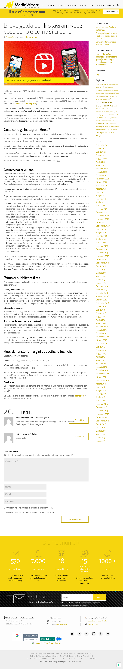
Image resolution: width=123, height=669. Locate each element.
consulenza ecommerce (103, 90)
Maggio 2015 (101, 434)
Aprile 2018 (100, 320)
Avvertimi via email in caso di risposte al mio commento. (29, 507)
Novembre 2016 (102, 373)
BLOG (91, 6)
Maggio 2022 (101, 158)
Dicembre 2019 (102, 252)
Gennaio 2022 (101, 172)
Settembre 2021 (102, 185)
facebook (98, 112)
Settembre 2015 (102, 420)
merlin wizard (107, 121)
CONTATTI (111, 6)
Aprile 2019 (100, 279)
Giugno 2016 (101, 390)
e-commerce (104, 100)
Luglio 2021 (100, 192)
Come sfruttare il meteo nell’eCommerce (106, 43)
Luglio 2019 (100, 269)
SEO (110, 126)
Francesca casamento (24, 417)
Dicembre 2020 (102, 215)
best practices (101, 87)
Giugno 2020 (101, 232)
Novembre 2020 (102, 219)
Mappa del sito (93, 624)
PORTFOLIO (72, 6)
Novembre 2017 (102, 336)
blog (26, 37)
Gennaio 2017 (101, 367)
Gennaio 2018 (101, 330)
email (115, 106)
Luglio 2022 (100, 152)
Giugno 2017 (101, 350)
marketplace (99, 121)
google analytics (104, 115)
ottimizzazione (102, 123)
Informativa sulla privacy (48, 661)
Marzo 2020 (101, 242)
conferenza (110, 87)
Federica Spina (11, 37)
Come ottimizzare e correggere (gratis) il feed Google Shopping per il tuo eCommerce (106, 59)
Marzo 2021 (100, 205)
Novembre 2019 (102, 256)
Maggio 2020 (101, 236)
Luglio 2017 (100, 346)
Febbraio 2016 (102, 404)
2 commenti (33, 37)
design (101, 96)
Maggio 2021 (101, 199)
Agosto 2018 (101, 306)
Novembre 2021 (102, 178)
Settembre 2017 (102, 343)
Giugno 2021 (101, 195)
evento (112, 109)
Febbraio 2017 (101, 363)
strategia (99, 132)
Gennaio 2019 (101, 289)
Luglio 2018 (100, 310)
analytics (115, 84)
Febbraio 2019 (102, 286)
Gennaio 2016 (101, 407)
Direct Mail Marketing (102, 99)
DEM (97, 96)
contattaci (79, 395)
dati (118, 93)
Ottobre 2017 (101, 340)
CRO (115, 93)
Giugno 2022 (101, 155)
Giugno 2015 (101, 431)
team (104, 132)
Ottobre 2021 (101, 182)
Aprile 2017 (100, 357)
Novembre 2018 (102, 296)
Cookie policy (62, 661)
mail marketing (107, 118)
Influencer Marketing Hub (25, 103)
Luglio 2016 (100, 387)
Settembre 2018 (102, 303)
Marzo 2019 (101, 283)
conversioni (105, 93)
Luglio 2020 (101, 229)
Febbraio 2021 (102, 209)
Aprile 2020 (101, 239)
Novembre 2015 (102, 414)
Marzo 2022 (101, 165)
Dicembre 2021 (102, 175)
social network (100, 129)
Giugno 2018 (101, 313)
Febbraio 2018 (102, 326)
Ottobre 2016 (101, 377)
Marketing (114, 118)
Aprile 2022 (100, 162)
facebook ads (105, 112)
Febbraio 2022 (102, 168)
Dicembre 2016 (102, 370)
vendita (110, 132)
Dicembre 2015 (102, 410)
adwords (106, 84)
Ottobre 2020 (101, 222)
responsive (105, 126)
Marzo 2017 (100, 360)
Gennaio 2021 (101, 212)
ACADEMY (100, 6)
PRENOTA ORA (110, 11)
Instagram (111, 115)
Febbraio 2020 (102, 246)
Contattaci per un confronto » (98, 621)
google (112, 112)
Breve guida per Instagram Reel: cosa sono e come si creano (107, 36)
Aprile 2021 (100, 202)
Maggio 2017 (101, 353)
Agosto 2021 (101, 189)
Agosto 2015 (101, 424)
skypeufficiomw (61, 625)
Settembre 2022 (102, 145)
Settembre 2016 (102, 380)
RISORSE (83, 6)
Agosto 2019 (101, 266)
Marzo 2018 (101, 323)
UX (107, 133)
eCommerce (105, 105)
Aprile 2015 (100, 437)
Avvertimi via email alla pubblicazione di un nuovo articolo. (30, 512)
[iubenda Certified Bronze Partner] (46, 643)
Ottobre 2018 (101, 299)
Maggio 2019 (101, 276)
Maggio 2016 (101, 394)
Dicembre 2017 (102, 333)
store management (110, 130)
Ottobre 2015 (101, 417)
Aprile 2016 (100, 397)
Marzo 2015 (100, 441)
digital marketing (110, 96)
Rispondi (78, 420)
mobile (112, 121)
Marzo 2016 (101, 400)
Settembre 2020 (103, 225)
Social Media (115, 126)
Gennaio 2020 (102, 249)
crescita (111, 93)
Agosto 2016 (101, 383)
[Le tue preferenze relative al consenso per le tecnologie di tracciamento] (119, 665)
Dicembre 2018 (102, 293)
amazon (111, 84)
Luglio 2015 (100, 427)
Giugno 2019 (101, 273)
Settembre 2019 (102, 262)
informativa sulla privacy (90, 602)
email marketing (103, 108)
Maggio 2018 (101, 316)
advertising (99, 84)
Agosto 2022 (101, 148)
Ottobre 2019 (101, 259)
